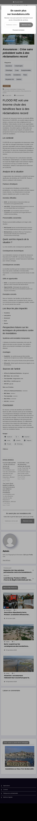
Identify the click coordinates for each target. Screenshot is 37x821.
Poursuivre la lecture (18, 30)
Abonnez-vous (26, 25)
